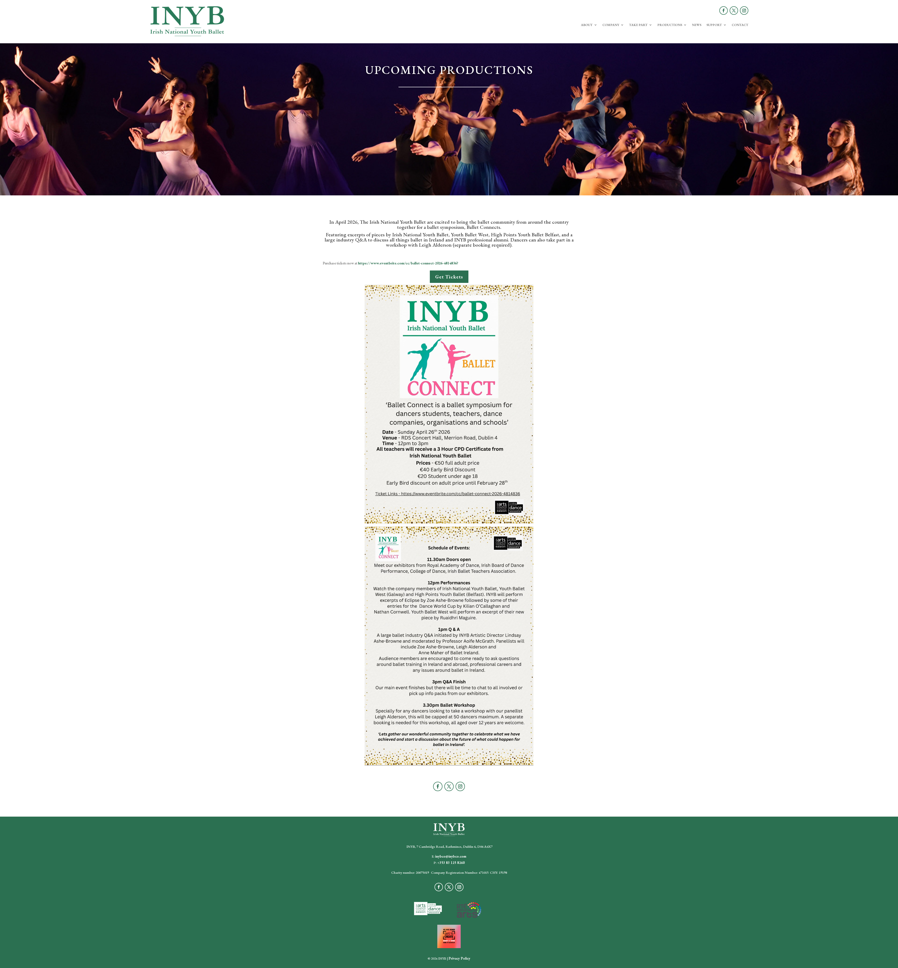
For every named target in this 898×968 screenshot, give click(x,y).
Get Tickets (449, 277)
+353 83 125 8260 (451, 862)
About (587, 25)
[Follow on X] (734, 10)
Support (714, 25)
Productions (669, 25)
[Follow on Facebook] (723, 10)
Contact (740, 25)
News (696, 25)
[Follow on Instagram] (744, 10)
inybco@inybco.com (450, 856)
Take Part (638, 25)
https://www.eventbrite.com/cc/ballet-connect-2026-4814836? (408, 263)
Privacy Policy (459, 958)
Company (610, 25)
